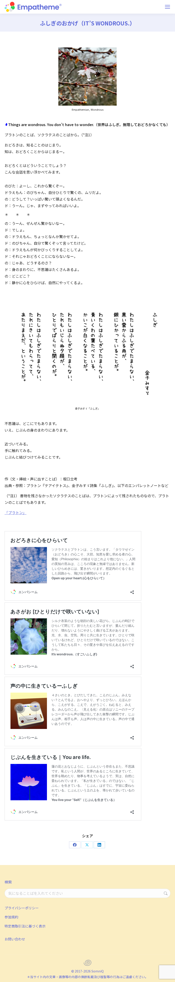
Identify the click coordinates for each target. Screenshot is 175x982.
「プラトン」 (15, 512)
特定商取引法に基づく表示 (25, 926)
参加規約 (11, 917)
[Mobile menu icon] (167, 7)
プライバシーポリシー (22, 907)
